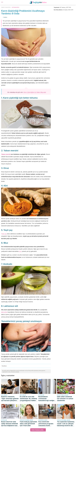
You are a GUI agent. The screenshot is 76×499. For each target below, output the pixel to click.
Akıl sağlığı (4, 395)
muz (20, 251)
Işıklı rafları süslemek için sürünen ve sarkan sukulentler (65, 398)
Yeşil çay (4, 234)
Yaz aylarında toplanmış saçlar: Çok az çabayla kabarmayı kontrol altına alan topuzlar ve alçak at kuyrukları (66, 424)
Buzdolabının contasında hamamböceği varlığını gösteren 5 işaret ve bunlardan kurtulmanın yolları (46, 398)
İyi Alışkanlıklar (15, 7)
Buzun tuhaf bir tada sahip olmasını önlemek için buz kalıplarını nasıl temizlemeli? (9, 424)
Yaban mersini (6, 154)
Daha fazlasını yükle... (38, 430)
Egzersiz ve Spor (42, 420)
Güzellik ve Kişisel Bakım (26, 420)
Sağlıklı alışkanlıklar (6, 7)
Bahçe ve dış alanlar (62, 395)
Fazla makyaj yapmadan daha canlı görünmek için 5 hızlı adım (28, 423)
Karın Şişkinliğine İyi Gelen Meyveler (35, 92)
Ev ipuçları (41, 395)
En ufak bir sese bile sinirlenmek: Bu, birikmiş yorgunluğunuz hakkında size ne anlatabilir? (29, 398)
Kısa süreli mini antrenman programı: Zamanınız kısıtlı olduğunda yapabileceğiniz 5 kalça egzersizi (46, 424)
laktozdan (4, 312)
